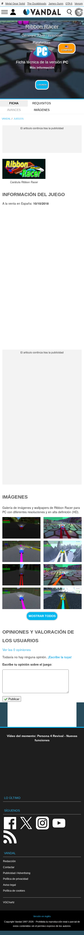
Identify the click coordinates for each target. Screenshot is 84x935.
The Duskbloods (36, 3)
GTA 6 (68, 3)
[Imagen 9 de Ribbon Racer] (21, 551)
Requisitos (41, 103)
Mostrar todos (42, 616)
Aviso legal (9, 884)
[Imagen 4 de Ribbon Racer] (62, 598)
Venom (79, 3)
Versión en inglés (42, 916)
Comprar (66, 50)
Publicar (13, 699)
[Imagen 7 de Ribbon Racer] (21, 574)
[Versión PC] (42, 51)
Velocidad (55, 35)
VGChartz (8, 902)
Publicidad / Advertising (16, 873)
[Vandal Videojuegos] (42, 11)
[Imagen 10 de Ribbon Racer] (62, 527)
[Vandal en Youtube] (59, 822)
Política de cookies (14, 890)
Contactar (8, 867)
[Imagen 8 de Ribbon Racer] (62, 551)
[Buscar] (69, 12)
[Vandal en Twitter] (26, 822)
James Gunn (55, 3)
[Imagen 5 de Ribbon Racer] (21, 598)
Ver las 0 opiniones (16, 649)
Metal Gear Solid (15, 3)
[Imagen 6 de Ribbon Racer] (62, 574)
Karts (41, 35)
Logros (42, 85)
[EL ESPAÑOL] (79, 12)
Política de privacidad (15, 878)
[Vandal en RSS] (10, 836)
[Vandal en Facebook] (10, 822)
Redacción (9, 861)
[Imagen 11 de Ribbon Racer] (21, 527)
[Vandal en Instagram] (42, 822)
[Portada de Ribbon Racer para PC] (23, 169)
